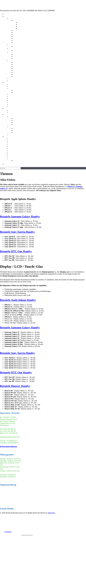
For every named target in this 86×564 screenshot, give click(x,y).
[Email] (45, 164)
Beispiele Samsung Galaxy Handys (20, 216)
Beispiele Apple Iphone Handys (18, 300)
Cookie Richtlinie (50, 161)
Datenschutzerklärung (8, 446)
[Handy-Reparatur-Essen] (14, 8)
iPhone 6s (71, 186)
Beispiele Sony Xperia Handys (17, 231)
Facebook (7, 532)
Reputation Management (27, 535)
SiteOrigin (51, 513)
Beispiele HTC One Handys (16, 251)
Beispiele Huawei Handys (15, 385)
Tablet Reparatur (47, 44)
